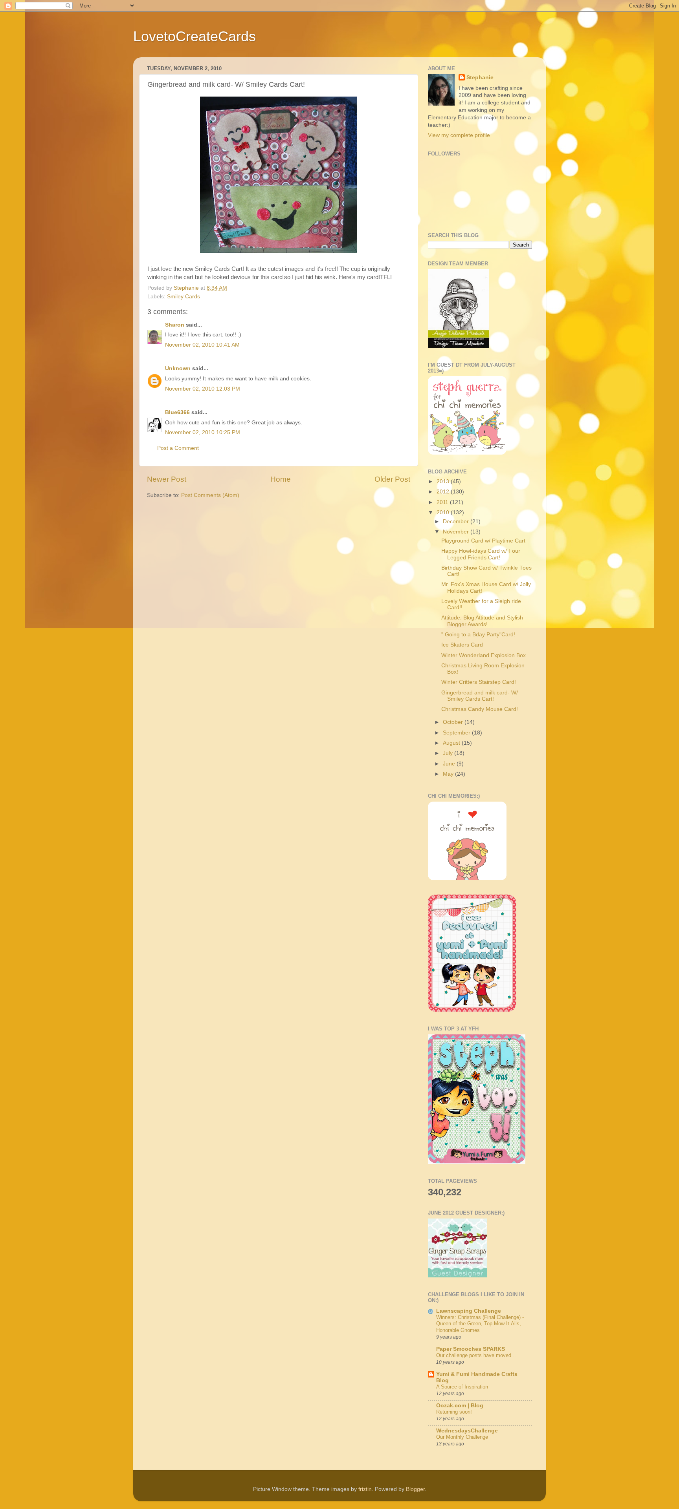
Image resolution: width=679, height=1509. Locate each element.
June (450, 764)
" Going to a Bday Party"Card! (478, 635)
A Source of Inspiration (462, 1387)
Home (280, 479)
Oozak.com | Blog (459, 1406)
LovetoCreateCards (194, 36)
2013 (444, 481)
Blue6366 (177, 412)
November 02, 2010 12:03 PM (202, 389)
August (452, 743)
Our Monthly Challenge (462, 1437)
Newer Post (166, 479)
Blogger (415, 1489)
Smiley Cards (183, 297)
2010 (444, 512)
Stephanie (480, 77)
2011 (443, 502)
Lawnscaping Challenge (468, 1311)
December (456, 521)
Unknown (178, 368)
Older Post (392, 479)
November (456, 532)
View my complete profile (459, 135)
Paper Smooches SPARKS (470, 1349)
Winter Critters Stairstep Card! (478, 682)
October (453, 722)
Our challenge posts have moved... (476, 1355)
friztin (365, 1489)
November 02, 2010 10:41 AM (202, 345)
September (457, 733)
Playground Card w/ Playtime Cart (483, 541)
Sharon (174, 325)
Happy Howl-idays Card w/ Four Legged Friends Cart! (480, 554)
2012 (444, 492)
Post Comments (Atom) (210, 495)
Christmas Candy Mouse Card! (479, 709)
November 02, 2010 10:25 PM (202, 432)
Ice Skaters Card (462, 645)
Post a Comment (178, 448)
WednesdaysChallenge (467, 1431)
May (449, 774)
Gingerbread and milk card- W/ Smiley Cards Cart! (479, 696)
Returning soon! (454, 1412)
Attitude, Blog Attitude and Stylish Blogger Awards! (482, 621)
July (448, 753)
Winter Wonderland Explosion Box (483, 655)
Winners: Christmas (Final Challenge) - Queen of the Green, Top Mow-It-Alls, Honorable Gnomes (480, 1323)
